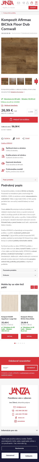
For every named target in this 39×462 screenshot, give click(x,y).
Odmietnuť (10, 455)
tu (25, 443)
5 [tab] (22, 343)
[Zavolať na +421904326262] (23, 3)
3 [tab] (18, 343)
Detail (9, 336)
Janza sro (21, 418)
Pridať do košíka (21, 120)
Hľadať (33, 8)
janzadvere (21, 421)
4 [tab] (20, 343)
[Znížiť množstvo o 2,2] (36, 113)
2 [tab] (16, 343)
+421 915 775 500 (21, 414)
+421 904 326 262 (21, 411)
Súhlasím (28, 456)
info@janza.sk (21, 407)
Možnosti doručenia (11, 105)
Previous (32, 287)
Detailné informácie (17, 92)
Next (36, 287)
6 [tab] (24, 343)
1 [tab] (14, 343)
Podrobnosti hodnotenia (29, 33)
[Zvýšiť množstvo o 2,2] (36, 110)
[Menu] (36, 2)
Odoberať (31, 368)
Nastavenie (19, 448)
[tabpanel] (10, 315)
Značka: (6, 143)
